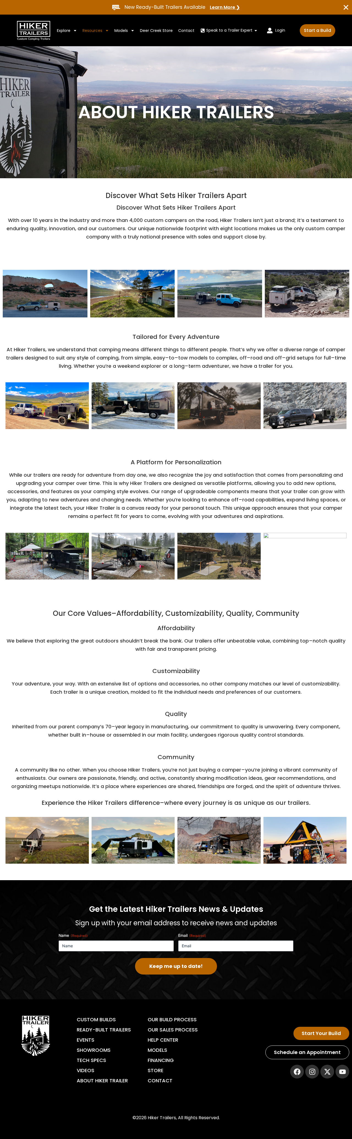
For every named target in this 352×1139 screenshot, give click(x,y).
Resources (92, 30)
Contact (186, 30)
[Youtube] (342, 1071)
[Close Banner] (346, 7)
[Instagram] (312, 1071)
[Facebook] (297, 1071)
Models (121, 30)
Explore (63, 30)
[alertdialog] (176, 7)
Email (192, 935)
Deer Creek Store (156, 30)
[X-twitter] (327, 1071)
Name (73, 935)
